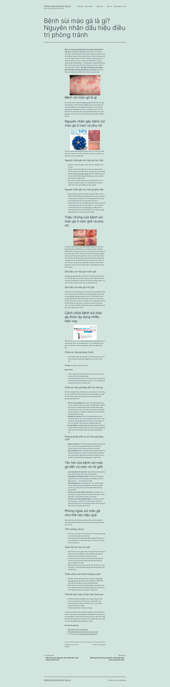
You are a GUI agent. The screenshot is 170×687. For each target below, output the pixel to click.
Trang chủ (80, 6)
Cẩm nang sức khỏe (120, 6)
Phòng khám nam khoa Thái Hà (57, 6)
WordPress (123, 680)
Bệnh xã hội (88, 6)
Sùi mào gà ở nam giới (71, 276)
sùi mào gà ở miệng (82, 173)
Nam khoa (99, 6)
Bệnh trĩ (109, 6)
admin (67, 646)
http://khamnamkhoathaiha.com (88, 634)
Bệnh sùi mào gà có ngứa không (77, 629)
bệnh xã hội (87, 102)
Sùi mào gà (102, 644)
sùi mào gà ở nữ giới (73, 296)
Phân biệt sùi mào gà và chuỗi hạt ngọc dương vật (83, 632)
